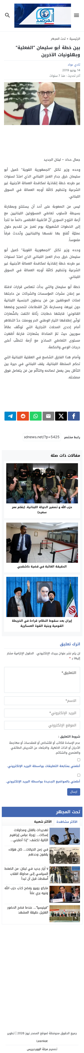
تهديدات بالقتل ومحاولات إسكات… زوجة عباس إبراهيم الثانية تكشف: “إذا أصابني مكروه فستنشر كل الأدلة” (29, 837)
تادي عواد (74, 64)
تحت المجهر (58, 39)
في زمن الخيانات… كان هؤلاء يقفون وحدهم (28, 852)
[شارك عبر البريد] (48, 416)
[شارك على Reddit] (23, 416)
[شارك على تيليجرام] (10, 416)
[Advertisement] (42, 140)
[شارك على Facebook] (74, 416)
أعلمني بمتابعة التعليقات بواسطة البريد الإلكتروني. (43, 766)
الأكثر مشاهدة (67, 822)
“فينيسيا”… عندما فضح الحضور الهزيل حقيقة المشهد (27, 910)
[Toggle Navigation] (77, 16)
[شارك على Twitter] (61, 416)
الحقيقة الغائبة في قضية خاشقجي (42, 566)
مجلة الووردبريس (37, 1049)
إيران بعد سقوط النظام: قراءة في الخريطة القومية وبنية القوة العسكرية (42, 623)
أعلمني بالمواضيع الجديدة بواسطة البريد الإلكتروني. (43, 781)
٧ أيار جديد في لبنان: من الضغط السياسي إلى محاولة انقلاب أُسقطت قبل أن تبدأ (26, 874)
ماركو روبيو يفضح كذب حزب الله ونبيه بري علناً (26, 890)
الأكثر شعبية (43, 821)
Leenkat (42, 1041)
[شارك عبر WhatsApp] (36, 416)
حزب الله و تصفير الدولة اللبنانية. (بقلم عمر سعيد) (42, 509)
